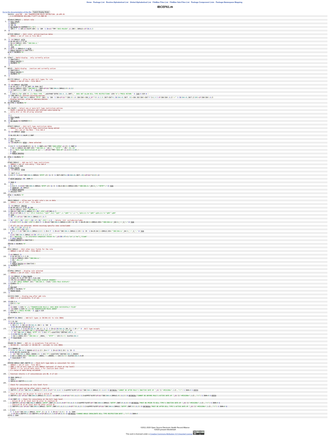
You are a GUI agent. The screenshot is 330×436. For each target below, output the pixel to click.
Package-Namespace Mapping (229, 2)
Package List (99, 2)
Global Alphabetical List (140, 2)
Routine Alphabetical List (117, 2)
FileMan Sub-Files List (179, 2)
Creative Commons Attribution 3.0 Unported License (171, 434)
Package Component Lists (202, 2)
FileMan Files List (160, 2)
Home (89, 2)
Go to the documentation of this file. (17, 12)
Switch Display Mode (41, 12)
